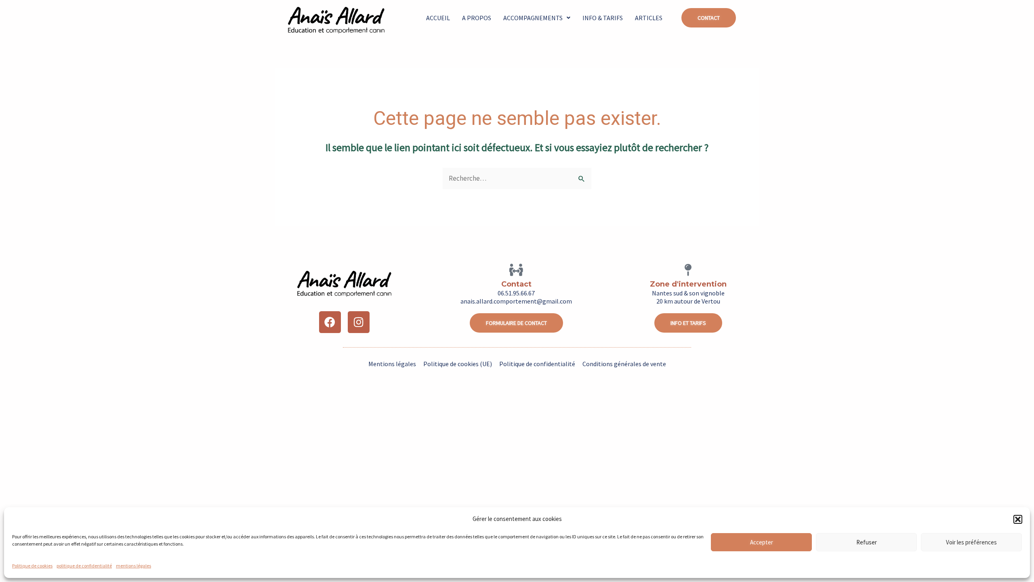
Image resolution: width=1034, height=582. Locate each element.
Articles (648, 18)
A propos (476, 18)
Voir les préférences (971, 542)
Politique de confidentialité (537, 364)
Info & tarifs (602, 18)
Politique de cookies (32, 566)
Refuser (866, 542)
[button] (1018, 519)
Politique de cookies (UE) (457, 364)
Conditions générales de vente (624, 364)
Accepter (761, 542)
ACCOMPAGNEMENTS (533, 18)
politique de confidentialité (84, 566)
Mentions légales (392, 364)
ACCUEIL (438, 18)
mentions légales (133, 566)
